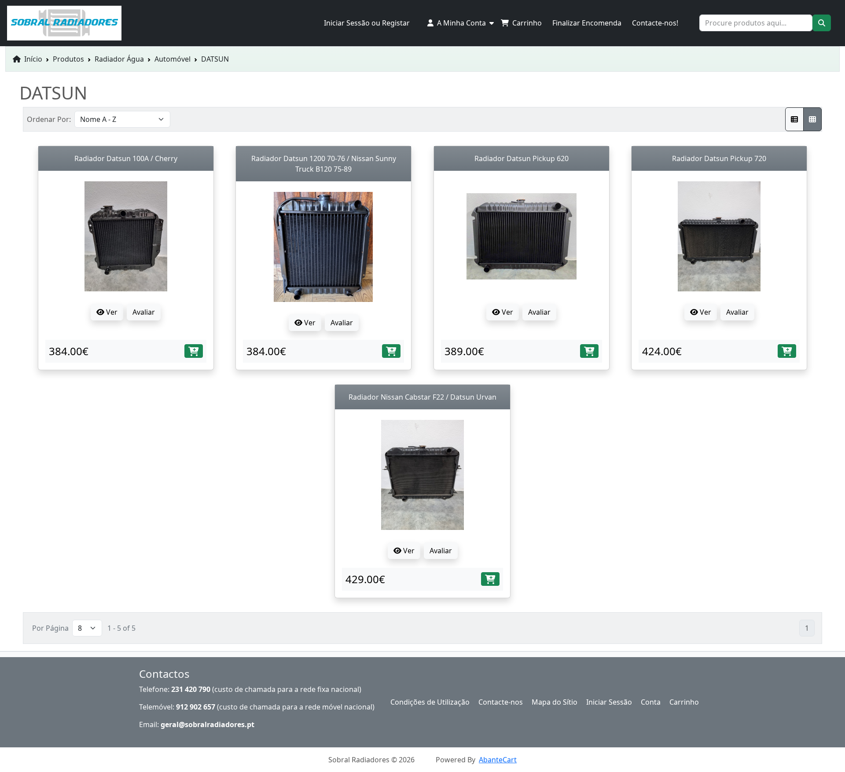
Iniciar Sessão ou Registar (367, 23)
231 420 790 (190, 689)
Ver (111, 312)
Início (32, 59)
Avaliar (143, 312)
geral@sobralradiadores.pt (207, 724)
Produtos (68, 59)
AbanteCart (498, 760)
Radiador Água (119, 59)
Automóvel (172, 59)
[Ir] (821, 23)
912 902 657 (195, 707)
